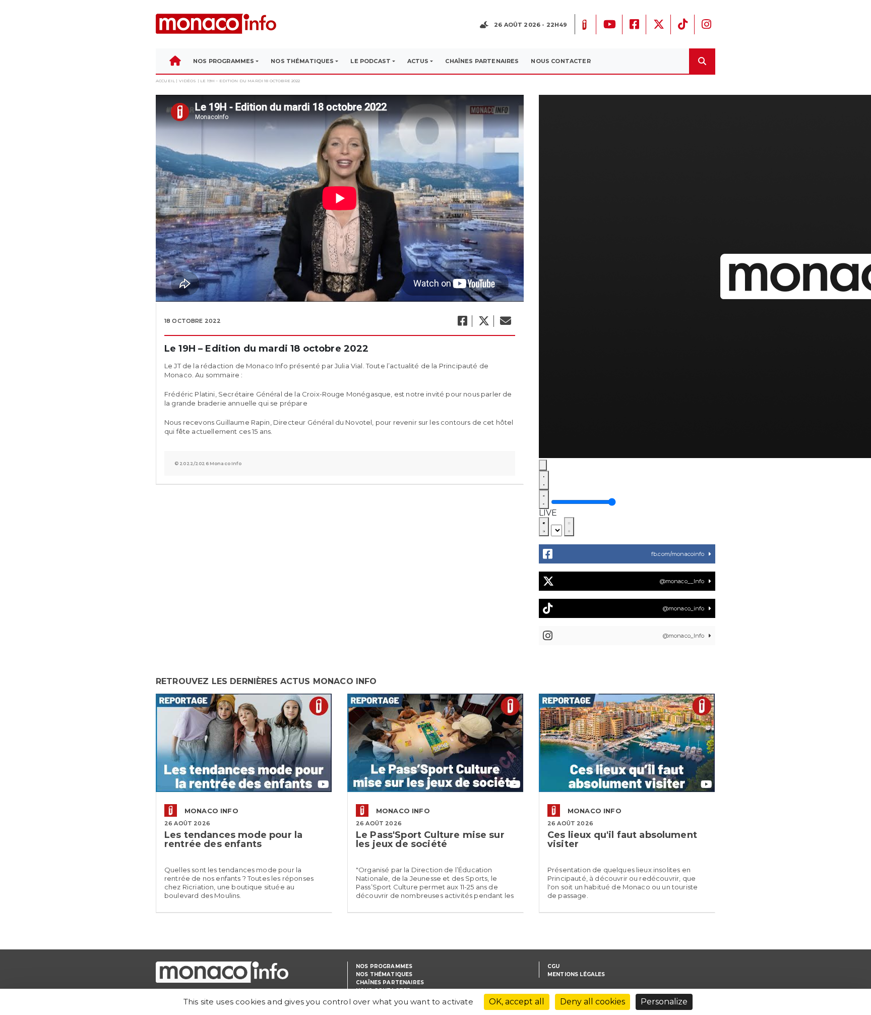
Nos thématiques (384, 974)
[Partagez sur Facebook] (462, 321)
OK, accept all (516, 1001)
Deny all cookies (592, 1001)
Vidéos (188, 80)
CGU (553, 966)
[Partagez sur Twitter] (483, 321)
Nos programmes (384, 966)
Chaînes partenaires (390, 982)
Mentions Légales (576, 974)
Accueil (165, 80)
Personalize (664, 1001)
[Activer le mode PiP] (544, 526)
